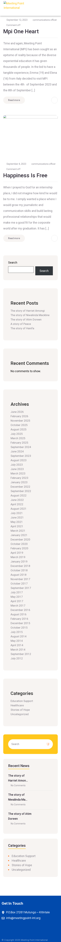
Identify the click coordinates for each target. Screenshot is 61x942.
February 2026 (19, 416)
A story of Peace (21, 324)
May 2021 (17, 522)
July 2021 (17, 513)
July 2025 (17, 433)
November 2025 (20, 420)
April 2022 (17, 504)
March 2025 (18, 438)
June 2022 (17, 499)
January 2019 (19, 561)
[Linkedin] (41, 929)
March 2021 (18, 530)
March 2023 (18, 473)
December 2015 (20, 623)
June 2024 (17, 451)
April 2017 (17, 601)
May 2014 (17, 640)
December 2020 (20, 539)
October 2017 (19, 583)
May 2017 (17, 596)
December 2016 (20, 610)
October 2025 (19, 425)
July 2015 (17, 632)
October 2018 (19, 570)
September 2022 (21, 491)
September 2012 (21, 654)
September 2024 (21, 447)
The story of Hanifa (22, 328)
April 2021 (17, 526)
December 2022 (20, 486)
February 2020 (19, 548)
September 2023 (21, 455)
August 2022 (19, 495)
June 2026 (17, 411)
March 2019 (18, 557)
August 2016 (19, 614)
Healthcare (17, 705)
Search (12, 262)
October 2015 (19, 627)
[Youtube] (30, 929)
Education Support (22, 701)
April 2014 (17, 645)
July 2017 (17, 592)
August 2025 (19, 429)
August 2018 (19, 574)
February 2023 (19, 477)
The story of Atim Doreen (26, 319)
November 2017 (20, 579)
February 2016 (19, 618)
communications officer (45, 20)
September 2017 (21, 588)
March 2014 (18, 649)
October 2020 (19, 544)
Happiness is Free (25, 175)
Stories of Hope (20, 709)
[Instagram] (19, 929)
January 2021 (19, 535)
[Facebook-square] (8, 929)
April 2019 (17, 552)
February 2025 (19, 442)
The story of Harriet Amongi (28, 310)
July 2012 (17, 658)
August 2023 (19, 460)
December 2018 (20, 566)
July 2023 (17, 464)
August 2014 (19, 636)
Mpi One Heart (21, 31)
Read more (14, 100)
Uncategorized (20, 714)
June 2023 (17, 469)
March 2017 (18, 605)
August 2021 (19, 508)
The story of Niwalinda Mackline (30, 315)
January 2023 (19, 482)
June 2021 (17, 517)
